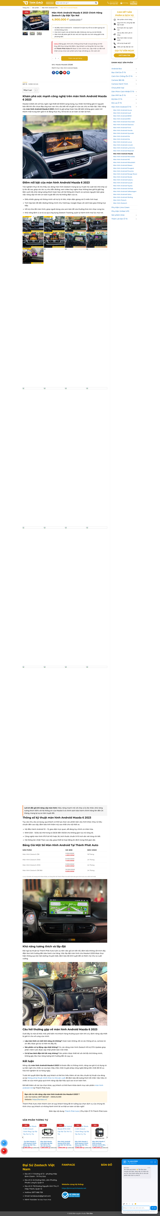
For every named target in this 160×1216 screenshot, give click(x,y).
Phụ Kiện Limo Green (120, 207)
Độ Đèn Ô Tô (116, 99)
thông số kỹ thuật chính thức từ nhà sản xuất (46, 1078)
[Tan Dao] (33, 3)
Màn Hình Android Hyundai (123, 133)
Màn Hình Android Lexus (122, 142)
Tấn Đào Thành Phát (44, 1200)
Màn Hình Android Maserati (123, 151)
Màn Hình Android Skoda (122, 177)
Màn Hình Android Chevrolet (124, 122)
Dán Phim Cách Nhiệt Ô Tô (122, 91)
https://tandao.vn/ (39, 1099)
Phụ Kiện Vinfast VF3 (120, 211)
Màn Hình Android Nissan (122, 165)
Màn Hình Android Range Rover (125, 174)
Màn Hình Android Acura (122, 110)
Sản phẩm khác (118, 215)
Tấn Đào (89, 1213)
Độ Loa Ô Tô (116, 103)
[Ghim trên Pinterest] (64, 72)
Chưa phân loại (117, 88)
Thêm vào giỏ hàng (75, 58)
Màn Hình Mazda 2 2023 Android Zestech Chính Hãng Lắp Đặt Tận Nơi (99, 1144)
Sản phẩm (35, 8)
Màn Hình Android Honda (122, 130)
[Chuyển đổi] (136, 68)
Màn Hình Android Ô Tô (50, 8)
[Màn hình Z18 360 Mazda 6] (75, 240)
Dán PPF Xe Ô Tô (118, 95)
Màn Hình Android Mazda (68, 8)
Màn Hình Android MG (121, 159)
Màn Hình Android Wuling (123, 197)
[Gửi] (96, 3)
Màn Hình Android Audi (122, 113)
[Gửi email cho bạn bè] (61, 72)
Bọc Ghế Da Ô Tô (118, 72)
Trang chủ (26, 8)
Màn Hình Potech (119, 200)
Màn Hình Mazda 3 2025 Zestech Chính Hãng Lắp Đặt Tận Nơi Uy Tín (29, 1144)
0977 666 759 (37, 1192)
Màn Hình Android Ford (122, 127)
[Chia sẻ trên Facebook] (53, 72)
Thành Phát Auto (72, 1111)
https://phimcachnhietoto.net (74, 1188)
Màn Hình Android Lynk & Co (124, 148)
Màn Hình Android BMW (122, 116)
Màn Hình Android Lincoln (123, 145)
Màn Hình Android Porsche (123, 171)
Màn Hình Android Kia (121, 136)
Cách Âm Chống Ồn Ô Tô (121, 76)
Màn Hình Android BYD (122, 119)
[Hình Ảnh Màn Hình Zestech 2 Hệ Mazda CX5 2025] (33, 224)
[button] (50, 3)
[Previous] (25, 20)
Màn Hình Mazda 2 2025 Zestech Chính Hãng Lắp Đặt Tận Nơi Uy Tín (81, 1144)
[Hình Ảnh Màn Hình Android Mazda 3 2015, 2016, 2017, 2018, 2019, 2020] (33, 240)
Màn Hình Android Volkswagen (124, 191)
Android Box (116, 69)
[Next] (46, 20)
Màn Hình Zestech (120, 203)
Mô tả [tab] (25, 84)
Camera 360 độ (117, 80)
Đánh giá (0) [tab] (33, 84)
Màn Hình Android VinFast (123, 188)
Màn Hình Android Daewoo (123, 124)
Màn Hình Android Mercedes (124, 156)
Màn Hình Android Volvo (122, 194)
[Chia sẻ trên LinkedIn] (68, 72)
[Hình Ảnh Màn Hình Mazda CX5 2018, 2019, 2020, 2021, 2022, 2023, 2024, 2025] (75, 224)
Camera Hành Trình (119, 84)
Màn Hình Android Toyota (122, 186)
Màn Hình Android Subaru (123, 180)
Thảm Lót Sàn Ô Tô (119, 219)
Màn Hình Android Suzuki (122, 183)
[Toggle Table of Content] (35, 90)
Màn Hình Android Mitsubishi (124, 162)
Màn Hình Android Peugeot (123, 168)
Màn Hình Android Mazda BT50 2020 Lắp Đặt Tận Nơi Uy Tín (64, 1144)
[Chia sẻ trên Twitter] (57, 72)
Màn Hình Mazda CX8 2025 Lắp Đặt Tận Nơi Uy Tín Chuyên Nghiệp (46, 1144)
